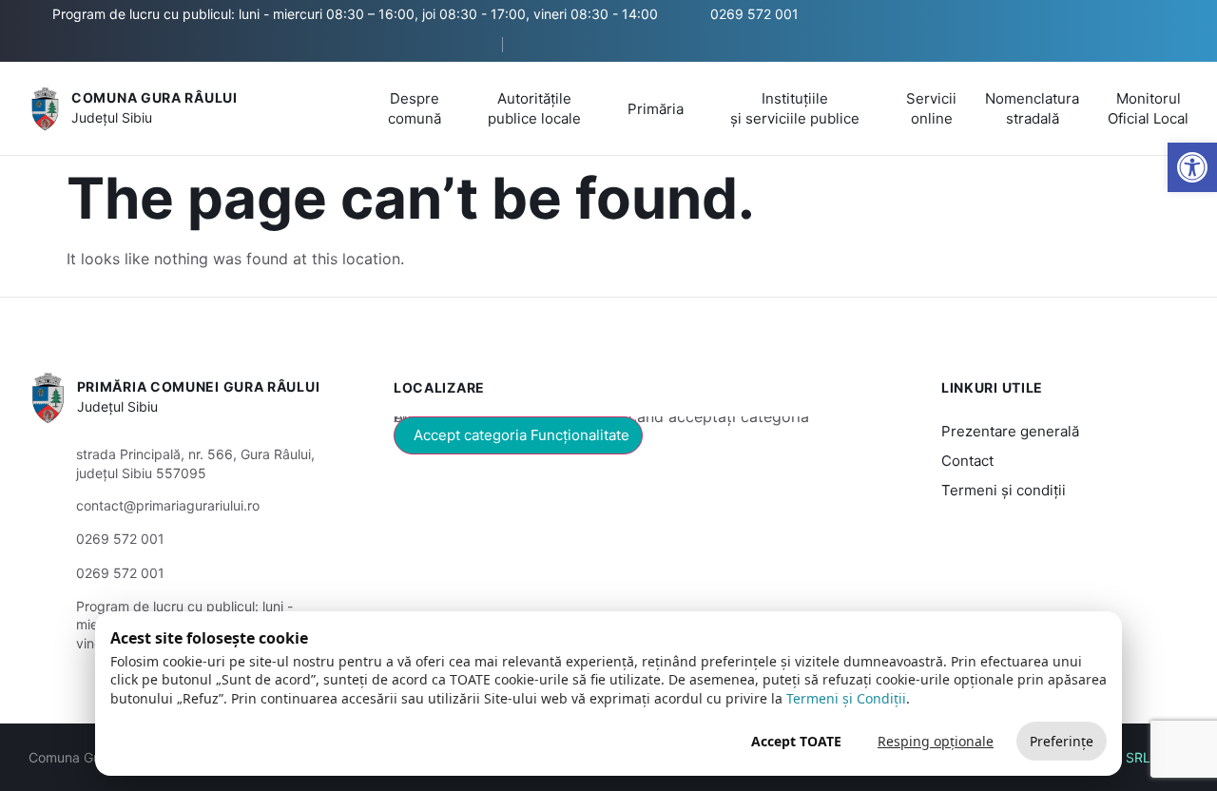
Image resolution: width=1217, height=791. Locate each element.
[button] (471, 45)
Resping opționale (936, 741)
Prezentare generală (1010, 431)
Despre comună (414, 108)
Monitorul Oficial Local (1148, 108)
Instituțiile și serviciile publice (795, 108)
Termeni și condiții (1003, 490)
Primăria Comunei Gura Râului (198, 386)
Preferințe (1061, 741)
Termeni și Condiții (846, 698)
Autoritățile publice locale (534, 108)
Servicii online (931, 108)
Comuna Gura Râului (154, 97)
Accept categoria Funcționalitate (521, 435)
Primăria (656, 109)
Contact (967, 461)
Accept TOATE (796, 741)
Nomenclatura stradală (1032, 108)
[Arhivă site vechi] (539, 44)
